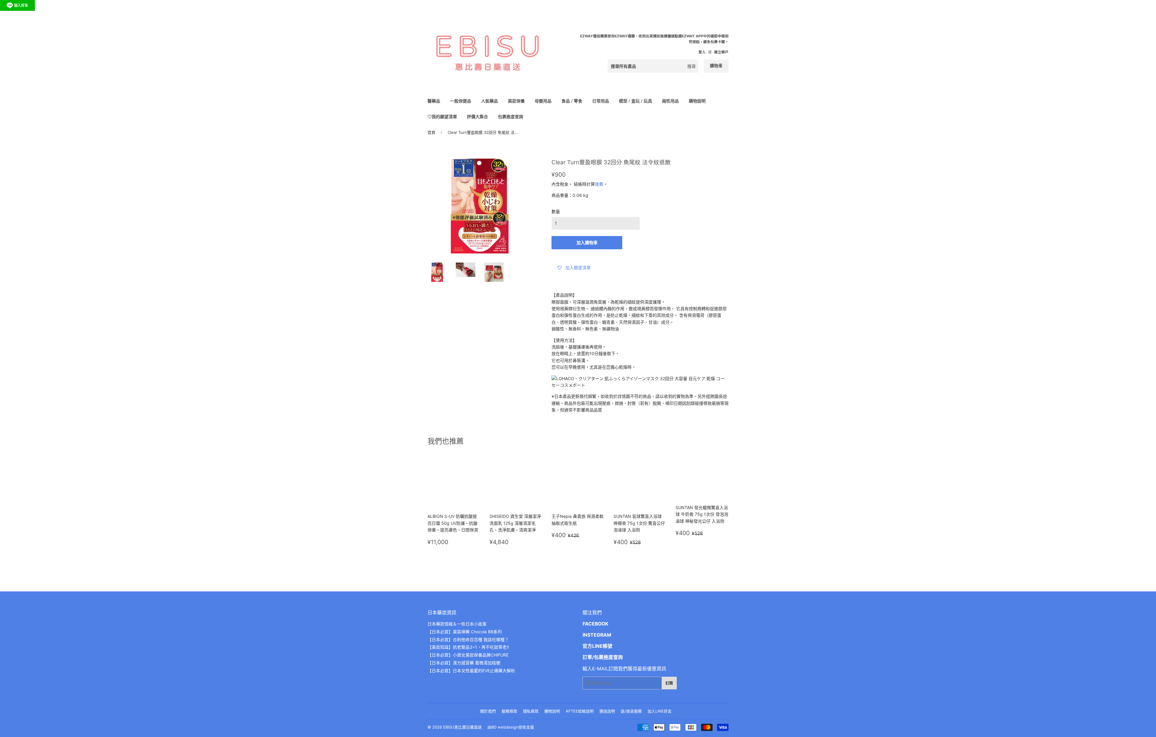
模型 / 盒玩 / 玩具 (635, 100)
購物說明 (697, 100)
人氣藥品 (489, 100)
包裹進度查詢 (510, 116)
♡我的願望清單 (442, 116)
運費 (599, 184)
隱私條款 (531, 711)
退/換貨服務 (631, 711)
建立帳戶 (721, 52)
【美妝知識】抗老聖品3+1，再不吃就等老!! (468, 647)
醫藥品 (433, 100)
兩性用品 (670, 100)
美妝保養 (516, 100)
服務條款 (509, 711)
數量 (556, 211)
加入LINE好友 (660, 711)
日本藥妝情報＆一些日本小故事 (456, 623)
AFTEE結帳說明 (580, 711)
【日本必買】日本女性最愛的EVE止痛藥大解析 (471, 670)
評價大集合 (477, 116)
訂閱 (669, 683)
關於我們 (488, 711)
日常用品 (600, 100)
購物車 (716, 65)
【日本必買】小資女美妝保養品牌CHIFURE (467, 654)
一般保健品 (460, 100)
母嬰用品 (543, 100)
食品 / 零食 (571, 100)
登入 (702, 52)
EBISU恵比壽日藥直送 (462, 727)
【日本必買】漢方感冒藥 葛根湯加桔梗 (463, 662)
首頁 (431, 132)
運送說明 (607, 711)
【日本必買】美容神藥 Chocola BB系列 (464, 631)
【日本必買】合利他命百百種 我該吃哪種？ (468, 639)
